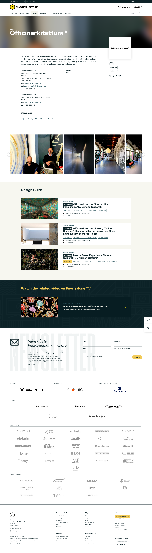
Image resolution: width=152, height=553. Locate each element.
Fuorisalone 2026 (89, 522)
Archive (87, 526)
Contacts (68, 13)
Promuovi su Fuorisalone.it (122, 516)
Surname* (117, 341)
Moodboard (59, 520)
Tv (48, 13)
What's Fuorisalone (119, 523)
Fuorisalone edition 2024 (62, 541)
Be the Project (88, 524)
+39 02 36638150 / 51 (16, 528)
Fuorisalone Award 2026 (62, 522)
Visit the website (115, 71)
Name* (84, 341)
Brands (35, 13)
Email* (85, 348)
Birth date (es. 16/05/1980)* (122, 348)
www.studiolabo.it (15, 531)
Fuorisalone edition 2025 (62, 538)
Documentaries (89, 541)
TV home (87, 536)
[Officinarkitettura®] (36, 154)
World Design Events (61, 518)
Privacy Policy (13, 543)
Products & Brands (89, 543)
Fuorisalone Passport (120, 525)
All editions (58, 543)
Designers (43, 13)
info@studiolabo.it (15, 530)
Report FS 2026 (57, 13)
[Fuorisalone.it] (24, 7)
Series (86, 538)
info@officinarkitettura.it (32, 83)
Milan (86, 515)
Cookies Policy (20, 543)
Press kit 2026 (118, 521)
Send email (113, 67)
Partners (117, 527)
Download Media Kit (119, 518)
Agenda (21, 13)
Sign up (137, 357)
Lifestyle (87, 520)
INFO (27, 13)
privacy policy (98, 356)
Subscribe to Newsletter (122, 541)
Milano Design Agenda (61, 515)
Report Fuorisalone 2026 (121, 529)
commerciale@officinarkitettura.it (35, 86)
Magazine (14, 13)
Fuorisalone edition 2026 (62, 536)
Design (87, 518)
